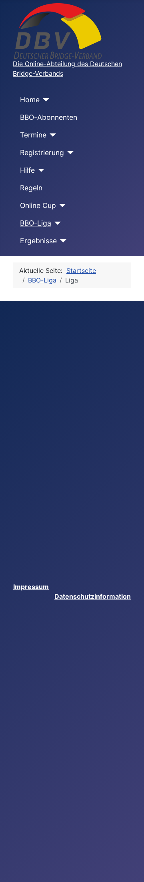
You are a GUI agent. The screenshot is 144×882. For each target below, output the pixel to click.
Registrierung (42, 152)
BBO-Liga (35, 223)
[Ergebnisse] (62, 240)
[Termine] (51, 135)
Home (30, 99)
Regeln (31, 188)
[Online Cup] (61, 205)
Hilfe (27, 170)
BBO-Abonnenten (48, 117)
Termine (33, 135)
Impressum (31, 587)
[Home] (45, 99)
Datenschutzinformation (92, 596)
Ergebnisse (38, 240)
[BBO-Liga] (56, 223)
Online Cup (38, 205)
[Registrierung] (69, 152)
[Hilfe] (40, 170)
